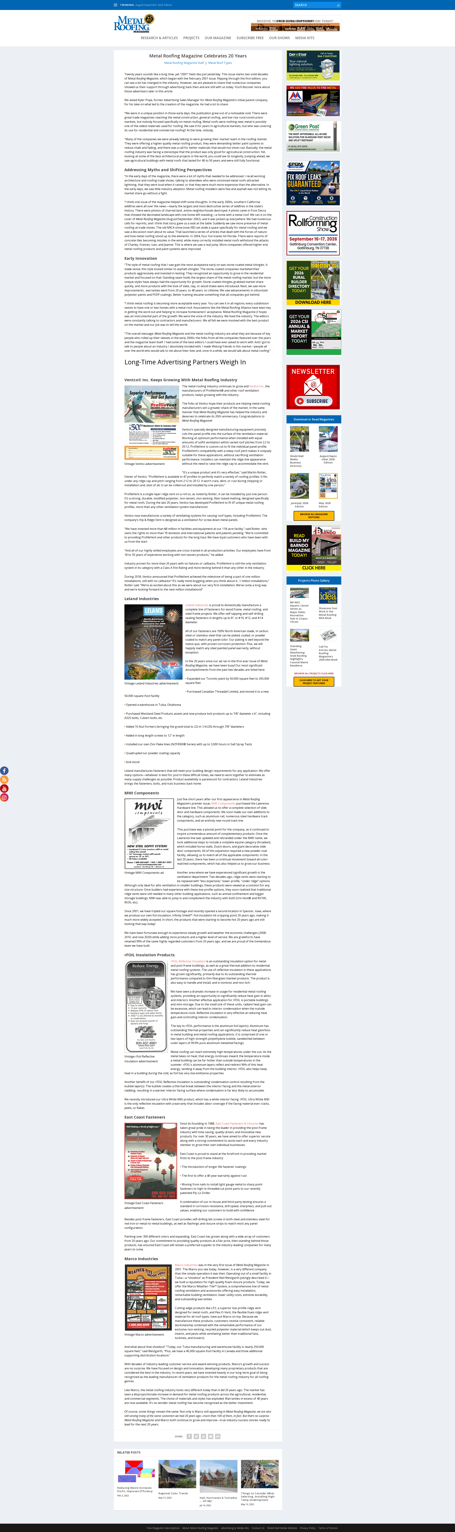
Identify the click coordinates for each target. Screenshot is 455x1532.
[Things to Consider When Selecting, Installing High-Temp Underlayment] (260, 1474)
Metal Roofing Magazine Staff (184, 63)
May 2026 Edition (325, 505)
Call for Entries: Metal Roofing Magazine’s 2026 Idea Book (328, 653)
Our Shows (279, 38)
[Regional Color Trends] (177, 1474)
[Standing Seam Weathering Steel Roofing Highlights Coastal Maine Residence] (299, 635)
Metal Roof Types (220, 63)
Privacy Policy (307, 1528)
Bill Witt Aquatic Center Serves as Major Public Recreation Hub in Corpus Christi (299, 612)
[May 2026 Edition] (328, 486)
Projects (191, 38)
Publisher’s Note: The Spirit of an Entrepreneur (162, 5)
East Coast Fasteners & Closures (237, 1123)
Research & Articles (159, 38)
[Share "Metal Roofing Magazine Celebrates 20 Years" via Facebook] (189, 1436)
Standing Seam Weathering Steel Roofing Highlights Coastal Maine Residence (299, 655)
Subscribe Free (250, 38)
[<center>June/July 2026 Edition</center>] (299, 486)
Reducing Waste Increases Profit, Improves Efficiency (135, 1489)
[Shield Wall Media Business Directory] (299, 439)
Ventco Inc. (256, 386)
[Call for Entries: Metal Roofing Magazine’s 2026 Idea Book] (328, 636)
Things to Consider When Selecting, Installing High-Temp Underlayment (258, 1496)
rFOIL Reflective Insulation (188, 961)
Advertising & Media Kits (235, 1528)
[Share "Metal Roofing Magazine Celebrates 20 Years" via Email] (210, 1436)
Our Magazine (218, 38)
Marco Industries (186, 1265)
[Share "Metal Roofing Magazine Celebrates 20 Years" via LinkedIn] (203, 1436)
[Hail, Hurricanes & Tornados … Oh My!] (218, 1476)
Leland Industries (196, 605)
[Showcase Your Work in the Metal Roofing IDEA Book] (328, 596)
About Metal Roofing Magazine (200, 1528)
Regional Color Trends (173, 1493)
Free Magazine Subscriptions (163, 1528)
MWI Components (223, 803)
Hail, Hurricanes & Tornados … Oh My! (218, 1499)
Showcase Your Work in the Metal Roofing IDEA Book (328, 613)
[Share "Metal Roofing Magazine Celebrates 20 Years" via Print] (217, 1436)
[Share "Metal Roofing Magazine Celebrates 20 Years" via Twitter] (196, 1436)
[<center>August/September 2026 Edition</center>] (328, 439)
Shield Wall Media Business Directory (297, 461)
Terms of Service (328, 1528)
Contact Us (258, 1528)
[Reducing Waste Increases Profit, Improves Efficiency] (136, 1471)
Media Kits (304, 38)
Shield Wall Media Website (282, 1528)
